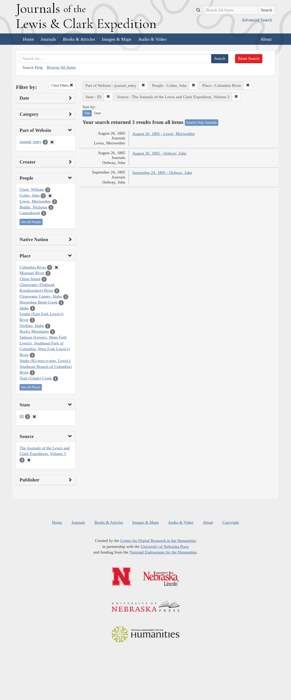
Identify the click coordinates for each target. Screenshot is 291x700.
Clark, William (32, 189)
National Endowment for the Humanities (163, 552)
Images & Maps (116, 39)
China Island (30, 279)
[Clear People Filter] (50, 196)
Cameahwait (30, 213)
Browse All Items (61, 67)
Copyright (230, 522)
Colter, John (30, 195)
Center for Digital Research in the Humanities (158, 540)
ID (22, 416)
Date (97, 113)
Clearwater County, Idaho (41, 296)
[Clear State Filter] (34, 416)
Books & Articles (79, 39)
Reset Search (248, 58)
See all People (31, 222)
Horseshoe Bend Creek (39, 302)
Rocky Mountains (34, 331)
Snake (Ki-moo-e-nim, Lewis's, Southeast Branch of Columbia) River (46, 366)
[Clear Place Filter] (56, 267)
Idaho (24, 308)
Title (87, 113)
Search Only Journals (201, 122)
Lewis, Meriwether (35, 201)
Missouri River (32, 273)
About (266, 39)
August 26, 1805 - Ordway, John (159, 153)
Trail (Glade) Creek (36, 378)
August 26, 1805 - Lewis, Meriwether (163, 133)
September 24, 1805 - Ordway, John (162, 172)
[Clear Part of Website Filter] (52, 142)
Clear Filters (60, 85)
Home (28, 39)
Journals (48, 39)
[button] (143, 85)
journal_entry (31, 141)
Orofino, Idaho (32, 325)
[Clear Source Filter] (29, 460)
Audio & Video (152, 39)
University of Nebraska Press (165, 546)
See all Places (30, 387)
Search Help (33, 67)
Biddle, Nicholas (33, 207)
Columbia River (33, 267)
